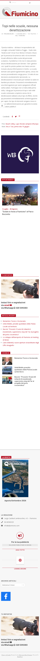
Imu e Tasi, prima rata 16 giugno (17, 126)
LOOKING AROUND (20, 569)
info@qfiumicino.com (11, 526)
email (7, 305)
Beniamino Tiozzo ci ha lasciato (14, 321)
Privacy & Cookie (6, 655)
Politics (33, 34)
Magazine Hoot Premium (25, 655)
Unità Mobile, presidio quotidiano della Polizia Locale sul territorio (25, 370)
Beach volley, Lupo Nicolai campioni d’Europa (22, 124)
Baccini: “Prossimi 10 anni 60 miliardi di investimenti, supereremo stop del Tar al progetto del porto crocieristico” (21, 332)
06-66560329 (9, 522)
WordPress (20, 657)
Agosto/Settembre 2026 (15, 500)
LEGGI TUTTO (20, 550)
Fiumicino (22, 35)
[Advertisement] (20, 246)
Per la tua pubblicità (20, 542)
